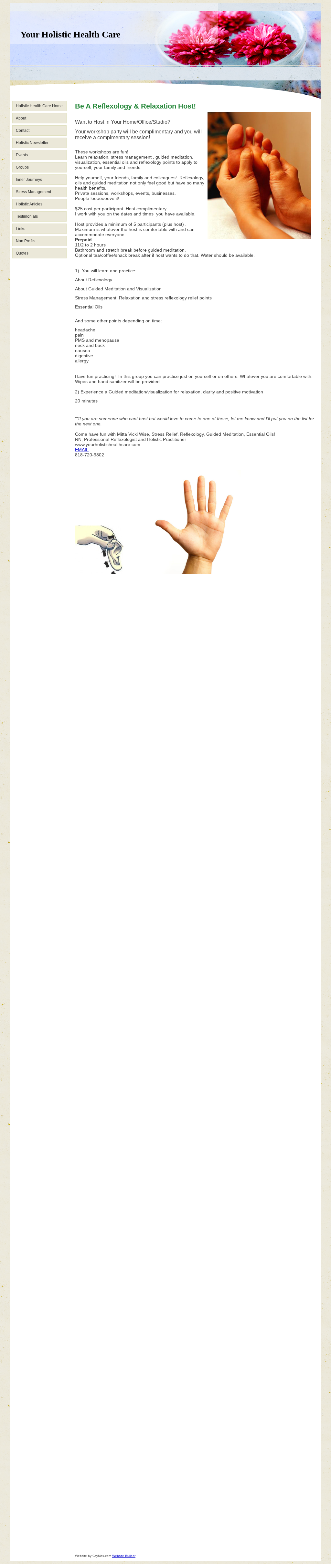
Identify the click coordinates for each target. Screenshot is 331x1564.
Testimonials (27, 216)
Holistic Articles (29, 204)
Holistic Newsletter (32, 143)
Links (20, 228)
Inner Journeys (29, 179)
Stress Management (33, 192)
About (21, 118)
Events (22, 155)
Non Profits (25, 241)
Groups (22, 167)
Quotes (22, 253)
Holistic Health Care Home (39, 106)
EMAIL (82, 449)
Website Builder (123, 1556)
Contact (22, 130)
